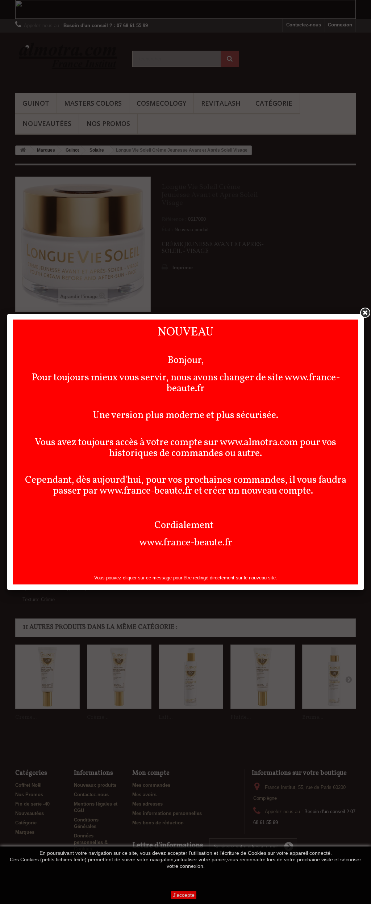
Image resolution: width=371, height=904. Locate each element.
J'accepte (184, 895)
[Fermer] (365, 313)
